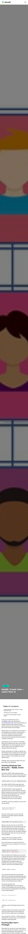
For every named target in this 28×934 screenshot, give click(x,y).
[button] (25, 2)
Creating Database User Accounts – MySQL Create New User (13, 710)
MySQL (5, 721)
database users (9, 722)
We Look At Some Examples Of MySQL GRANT (12, 715)
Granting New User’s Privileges (10, 712)
